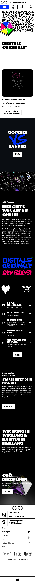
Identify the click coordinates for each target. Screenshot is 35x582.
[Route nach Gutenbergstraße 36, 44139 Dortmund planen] (3, 522)
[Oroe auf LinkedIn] (29, 537)
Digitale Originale (7, 543)
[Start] (17, 154)
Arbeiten (4, 535)
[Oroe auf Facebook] (29, 543)
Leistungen (5, 532)
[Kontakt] (22, 7)
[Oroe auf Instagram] (29, 532)
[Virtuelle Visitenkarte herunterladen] (3, 514)
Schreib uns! (14, 513)
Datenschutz (23, 560)
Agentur (4, 539)
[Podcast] (4, 7)
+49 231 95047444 (16, 516)
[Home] (4, 2)
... (10, 2)
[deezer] (12, 289)
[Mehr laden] (17, 355)
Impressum (11, 560)
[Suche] (30, 7)
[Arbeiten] (13, 7)
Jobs (3, 547)
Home (3, 528)
